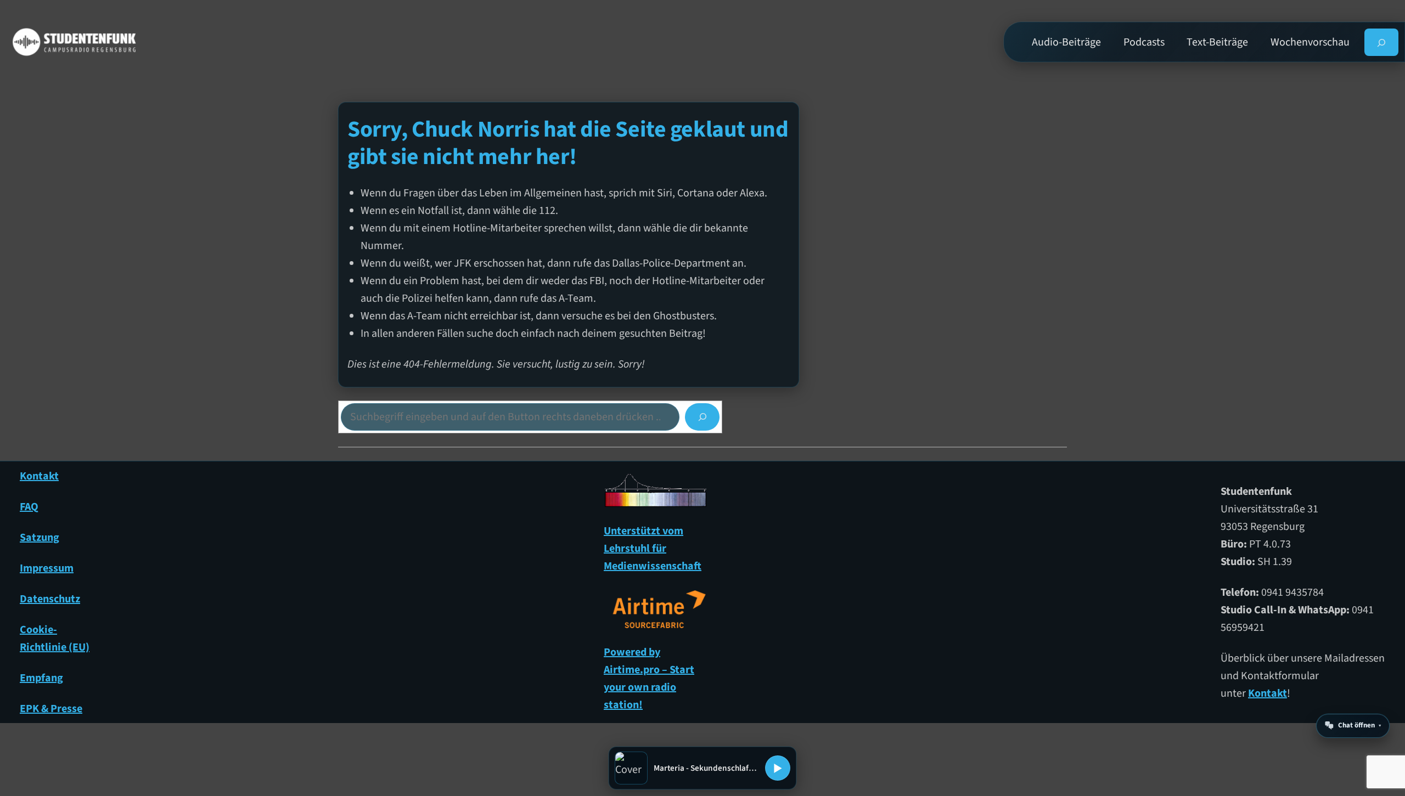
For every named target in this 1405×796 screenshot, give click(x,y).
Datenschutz (50, 599)
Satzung (39, 537)
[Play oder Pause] (777, 768)
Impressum (47, 568)
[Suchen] (702, 417)
